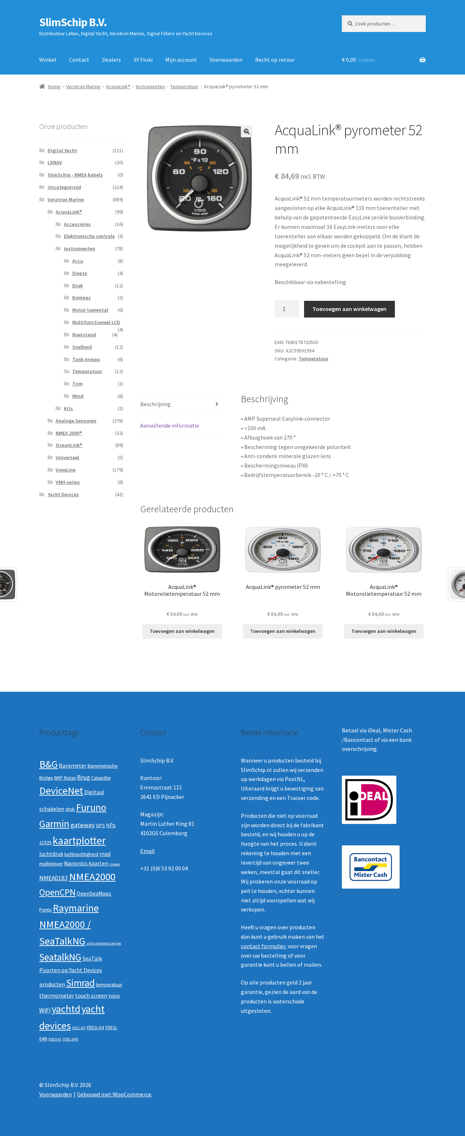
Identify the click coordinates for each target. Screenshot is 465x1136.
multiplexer (51, 864)
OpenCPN (57, 892)
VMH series (68, 482)
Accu (77, 261)
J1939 (45, 843)
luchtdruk (51, 853)
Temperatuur (184, 86)
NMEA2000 (92, 876)
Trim (77, 383)
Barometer (72, 765)
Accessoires (77, 224)
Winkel (47, 59)
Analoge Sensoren (76, 420)
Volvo (114, 996)
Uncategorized (64, 187)
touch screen (91, 995)
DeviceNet (61, 790)
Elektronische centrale (89, 236)
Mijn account (181, 59)
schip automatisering (103, 943)
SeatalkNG (60, 957)
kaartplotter (79, 840)
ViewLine (66, 469)
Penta (45, 910)
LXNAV (55, 162)
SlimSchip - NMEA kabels (75, 174)
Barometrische (103, 766)
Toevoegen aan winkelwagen (349, 308)
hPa (111, 825)
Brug (83, 777)
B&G (48, 764)
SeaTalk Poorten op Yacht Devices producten (70, 971)
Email (147, 850)
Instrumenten (150, 86)
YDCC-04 (78, 1028)
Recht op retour (275, 59)
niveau (114, 864)
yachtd (66, 1008)
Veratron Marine (83, 86)
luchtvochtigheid (81, 854)
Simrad (80, 983)
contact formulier (263, 946)
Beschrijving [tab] (155, 404)
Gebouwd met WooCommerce (114, 1094)
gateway (82, 825)
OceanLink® (69, 445)
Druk (77, 285)
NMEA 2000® (69, 433)
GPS (100, 825)
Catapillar (101, 778)
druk (70, 809)
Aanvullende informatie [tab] (169, 425)
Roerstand (84, 334)
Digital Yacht (62, 150)
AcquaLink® (118, 86)
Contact (79, 59)
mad (105, 853)
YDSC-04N (70, 1039)
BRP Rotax (65, 778)
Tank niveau (86, 359)
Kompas (81, 297)
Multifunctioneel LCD (96, 322)
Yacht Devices (63, 494)
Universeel (67, 457)
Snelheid (82, 347)
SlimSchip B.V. (73, 22)
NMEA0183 (53, 878)
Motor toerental (90, 310)
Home (54, 86)
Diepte (79, 273)
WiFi (44, 1010)
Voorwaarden (226, 59)
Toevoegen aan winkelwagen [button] (182, 631)
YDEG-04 (95, 1027)
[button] (246, 131)
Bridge (46, 778)
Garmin (54, 823)
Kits (68, 408)
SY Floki (143, 59)
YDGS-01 (54, 1039)
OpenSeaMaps (94, 893)
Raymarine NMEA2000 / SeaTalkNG (69, 924)
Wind (78, 396)
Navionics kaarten (86, 863)
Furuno (91, 807)
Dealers (111, 59)
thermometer (56, 995)
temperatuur (109, 985)
